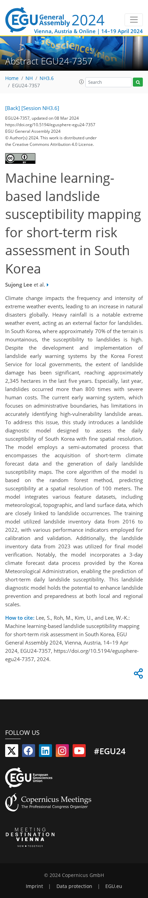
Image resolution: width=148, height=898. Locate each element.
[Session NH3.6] (40, 107)
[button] (81, 82)
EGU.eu (113, 886)
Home (12, 78)
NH (29, 78)
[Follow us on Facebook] (28, 752)
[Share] (137, 675)
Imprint (34, 886)
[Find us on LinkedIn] (45, 752)
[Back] (12, 107)
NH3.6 (47, 78)
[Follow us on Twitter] (11, 752)
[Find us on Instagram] (62, 752)
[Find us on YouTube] (79, 752)
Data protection (74, 886)
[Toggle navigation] (134, 20)
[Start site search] (138, 82)
